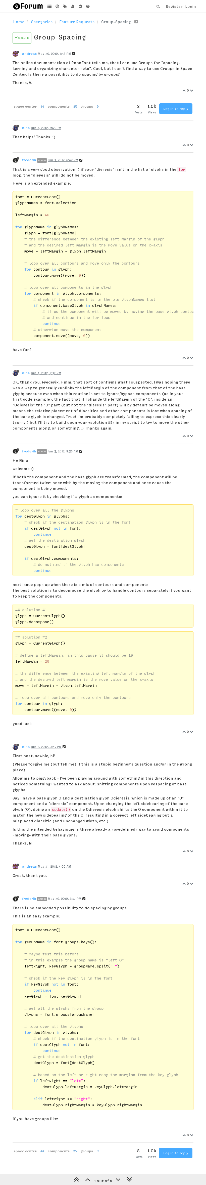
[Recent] (57, 6)
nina (26, 128)
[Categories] (50, 6)
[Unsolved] (88, 6)
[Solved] (80, 6)
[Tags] (65, 6)
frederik (29, 160)
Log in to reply (175, 108)
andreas (29, 53)
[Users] (73, 6)
